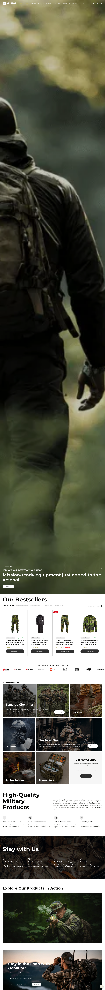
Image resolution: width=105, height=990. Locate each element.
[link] (10, 638)
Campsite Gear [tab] (35, 605)
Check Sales (8, 586)
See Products (86, 776)
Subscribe (36, 984)
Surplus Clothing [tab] (8, 605)
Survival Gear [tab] (58, 605)
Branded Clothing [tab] (22, 605)
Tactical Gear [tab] (47, 605)
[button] (52, 918)
